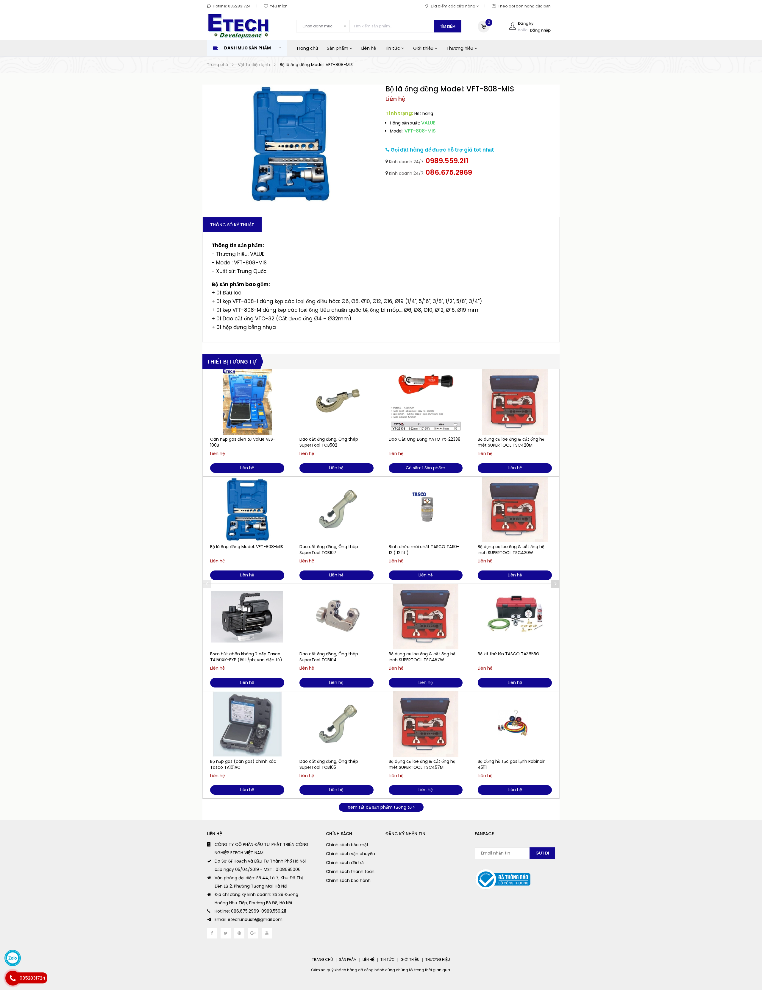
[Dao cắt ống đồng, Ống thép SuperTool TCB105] (336, 724)
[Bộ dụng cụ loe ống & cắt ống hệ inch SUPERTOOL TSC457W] (425, 616)
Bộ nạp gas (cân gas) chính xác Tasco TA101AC (243, 764)
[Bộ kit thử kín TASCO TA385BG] (514, 616)
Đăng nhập (540, 30)
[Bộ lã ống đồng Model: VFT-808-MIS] (247, 509)
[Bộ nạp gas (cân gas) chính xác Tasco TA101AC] (247, 724)
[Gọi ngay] (12, 978)
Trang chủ (307, 48)
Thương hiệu (460, 48)
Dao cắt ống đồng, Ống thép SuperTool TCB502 (328, 442)
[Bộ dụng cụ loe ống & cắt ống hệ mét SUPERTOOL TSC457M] (425, 724)
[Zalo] (12, 958)
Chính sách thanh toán (350, 871)
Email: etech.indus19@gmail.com (248, 919)
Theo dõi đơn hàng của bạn (524, 6)
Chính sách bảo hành (348, 880)
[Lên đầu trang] (745, 952)
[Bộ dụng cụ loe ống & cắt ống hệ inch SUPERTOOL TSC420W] (514, 509)
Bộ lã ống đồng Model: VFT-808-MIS (246, 547)
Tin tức (393, 48)
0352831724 (239, 6)
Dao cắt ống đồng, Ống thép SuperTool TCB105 (328, 764)
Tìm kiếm (447, 26)
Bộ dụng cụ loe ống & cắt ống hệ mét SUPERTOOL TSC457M (422, 764)
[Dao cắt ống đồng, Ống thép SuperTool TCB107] (336, 509)
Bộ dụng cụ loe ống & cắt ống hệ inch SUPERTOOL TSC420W (511, 550)
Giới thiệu (424, 48)
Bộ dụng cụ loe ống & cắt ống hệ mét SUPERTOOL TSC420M (511, 442)
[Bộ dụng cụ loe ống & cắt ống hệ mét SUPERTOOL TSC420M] (514, 402)
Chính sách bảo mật (347, 845)
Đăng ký (525, 23)
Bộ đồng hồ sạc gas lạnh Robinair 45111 (511, 764)
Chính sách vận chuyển (350, 854)
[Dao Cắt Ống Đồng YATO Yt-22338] (425, 402)
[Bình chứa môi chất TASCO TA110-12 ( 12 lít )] (425, 509)
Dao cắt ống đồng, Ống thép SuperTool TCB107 (328, 550)
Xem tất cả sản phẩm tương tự (380, 807)
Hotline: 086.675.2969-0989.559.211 (250, 911)
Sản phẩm (338, 48)
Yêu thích (279, 6)
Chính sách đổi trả (345, 863)
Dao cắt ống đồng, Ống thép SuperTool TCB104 (328, 657)
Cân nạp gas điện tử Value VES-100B (242, 442)
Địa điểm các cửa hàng (453, 6)
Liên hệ (368, 48)
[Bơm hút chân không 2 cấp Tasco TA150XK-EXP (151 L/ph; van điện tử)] (247, 616)
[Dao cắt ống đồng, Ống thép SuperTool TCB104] (336, 616)
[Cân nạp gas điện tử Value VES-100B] (247, 402)
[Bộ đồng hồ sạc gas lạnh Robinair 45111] (514, 724)
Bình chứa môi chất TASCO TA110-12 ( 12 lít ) (424, 550)
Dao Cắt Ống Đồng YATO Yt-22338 (424, 439)
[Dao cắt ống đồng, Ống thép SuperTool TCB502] (336, 402)
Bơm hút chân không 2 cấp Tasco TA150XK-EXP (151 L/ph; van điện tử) (246, 657)
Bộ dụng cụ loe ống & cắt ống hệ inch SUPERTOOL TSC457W (422, 657)
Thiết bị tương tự (231, 361)
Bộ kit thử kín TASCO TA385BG (508, 654)
